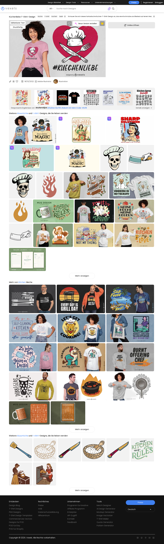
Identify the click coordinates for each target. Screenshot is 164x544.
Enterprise (71, 512)
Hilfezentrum (44, 515)
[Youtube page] (149, 538)
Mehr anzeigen (82, 275)
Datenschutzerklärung (48, 512)
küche (40, 16)
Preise (41, 505)
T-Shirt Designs (16, 508)
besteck (62, 16)
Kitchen (22, 282)
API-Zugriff (72, 515)
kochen (54, 16)
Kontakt (71, 518)
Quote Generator (105, 522)
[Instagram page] (137, 538)
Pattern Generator (105, 525)
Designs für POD (16, 522)
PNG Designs (15, 512)
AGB (40, 508)
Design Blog (14, 505)
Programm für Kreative (77, 505)
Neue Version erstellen (87, 23)
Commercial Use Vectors (20, 518)
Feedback (72, 522)
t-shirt (47, 16)
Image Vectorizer (105, 515)
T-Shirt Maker (103, 518)
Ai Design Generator (106, 508)
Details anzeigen (143, 108)
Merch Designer (104, 505)
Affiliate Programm (76, 508)
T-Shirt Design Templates (20, 515)
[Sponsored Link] (21, 98)
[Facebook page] (141, 538)
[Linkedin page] (153, 538)
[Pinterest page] (145, 538)
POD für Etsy (14, 525)
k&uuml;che (22, 113)
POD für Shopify (16, 529)
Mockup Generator (105, 512)
